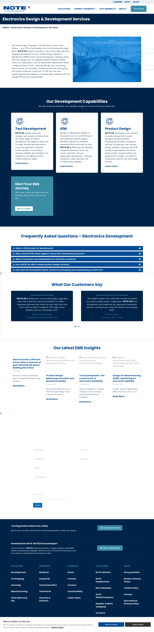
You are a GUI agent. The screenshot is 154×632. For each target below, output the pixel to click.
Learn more (57, 627)
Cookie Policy (131, 588)
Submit (37, 505)
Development (18, 572)
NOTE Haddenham (102, 580)
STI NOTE (100, 613)
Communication (48, 585)
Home (6, 27)
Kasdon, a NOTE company (104, 605)
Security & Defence (44, 599)
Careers (71, 585)
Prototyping (17, 578)
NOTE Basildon (103, 588)
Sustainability (75, 591)
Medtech (44, 572)
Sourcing (16, 585)
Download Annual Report (110, 548)
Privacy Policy (62, 498)
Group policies (132, 572)
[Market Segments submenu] (96, 8)
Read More (19, 385)
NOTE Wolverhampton (105, 596)
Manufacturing (19, 591)
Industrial (44, 578)
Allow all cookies (111, 624)
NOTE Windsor (103, 572)
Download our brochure (110, 528)
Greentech (45, 591)
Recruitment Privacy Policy (131, 602)
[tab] (75, 326)
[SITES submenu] (131, 1)
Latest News (74, 597)
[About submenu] (127, 8)
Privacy (128, 594)
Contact (71, 578)
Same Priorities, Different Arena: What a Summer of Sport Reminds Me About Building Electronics (27, 363)
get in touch (138, 9)
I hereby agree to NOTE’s (53, 499)
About (70, 572)
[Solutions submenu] (71, 8)
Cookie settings (138, 624)
